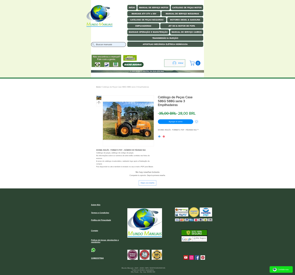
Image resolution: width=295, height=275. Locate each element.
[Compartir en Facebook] (159, 136)
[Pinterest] (203, 257)
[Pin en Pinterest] (163, 136)
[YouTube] (186, 257)
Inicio (98, 87)
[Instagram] (191, 257)
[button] (196, 63)
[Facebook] (197, 257)
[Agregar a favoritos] (196, 121)
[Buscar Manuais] (201, 38)
